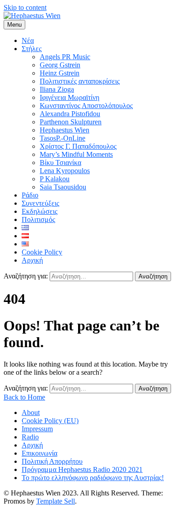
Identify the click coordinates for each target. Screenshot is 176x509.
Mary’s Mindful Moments (76, 154)
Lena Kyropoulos (65, 170)
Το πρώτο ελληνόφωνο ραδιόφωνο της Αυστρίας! (93, 477)
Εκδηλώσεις (39, 211)
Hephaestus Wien (64, 130)
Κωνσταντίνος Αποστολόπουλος (86, 105)
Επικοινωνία (39, 453)
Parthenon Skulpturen (71, 122)
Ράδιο (30, 195)
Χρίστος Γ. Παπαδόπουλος (78, 146)
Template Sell (55, 501)
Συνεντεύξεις (40, 203)
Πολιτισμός (38, 219)
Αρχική (32, 260)
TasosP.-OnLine (62, 138)
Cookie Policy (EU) (50, 420)
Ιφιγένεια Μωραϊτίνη (69, 97)
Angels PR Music (65, 57)
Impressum (37, 429)
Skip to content (25, 7)
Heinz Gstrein (59, 73)
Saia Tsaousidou (63, 187)
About (31, 412)
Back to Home (24, 397)
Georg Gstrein (60, 65)
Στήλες (32, 48)
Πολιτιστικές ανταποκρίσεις (80, 81)
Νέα (28, 40)
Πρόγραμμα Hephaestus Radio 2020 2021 (82, 469)
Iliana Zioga (57, 89)
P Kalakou (54, 179)
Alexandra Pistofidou (70, 114)
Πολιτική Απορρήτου (52, 461)
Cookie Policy (42, 252)
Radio (30, 437)
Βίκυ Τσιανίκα (60, 162)
